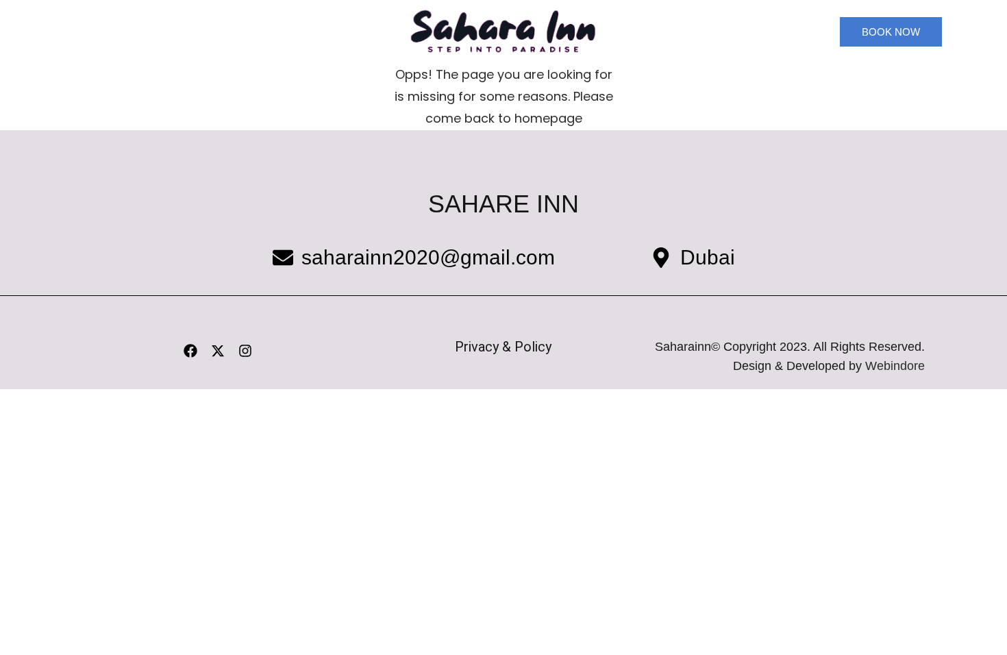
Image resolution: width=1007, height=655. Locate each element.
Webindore (895, 366)
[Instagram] (245, 350)
